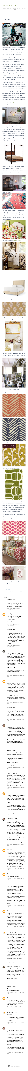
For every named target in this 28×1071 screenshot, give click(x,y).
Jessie (8, 1028)
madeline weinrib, (12, 516)
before (13, 102)
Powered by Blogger (15, 1066)
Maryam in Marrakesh (13, 966)
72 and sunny (10, 680)
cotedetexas (10, 932)
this (9, 389)
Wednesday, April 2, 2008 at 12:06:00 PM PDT (13, 609)
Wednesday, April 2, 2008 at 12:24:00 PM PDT (13, 646)
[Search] (25, 2)
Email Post (8, 589)
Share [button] (3, 589)
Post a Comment (6, 1056)
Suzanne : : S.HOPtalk (13, 651)
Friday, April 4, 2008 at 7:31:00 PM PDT (16, 962)
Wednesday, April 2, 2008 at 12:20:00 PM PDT (13, 625)
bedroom (8, 591)
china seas (9, 391)
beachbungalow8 (9, 5)
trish (8, 849)
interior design (13, 591)
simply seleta (10, 818)
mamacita (10, 725)
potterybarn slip (17, 240)
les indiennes (5, 518)
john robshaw (19, 516)
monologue (10, 614)
